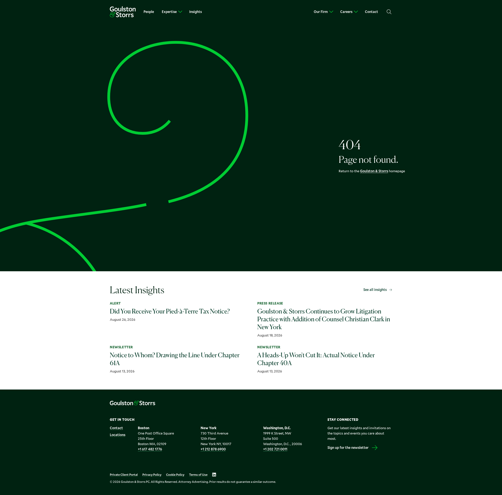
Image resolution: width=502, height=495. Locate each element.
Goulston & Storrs (374, 171)
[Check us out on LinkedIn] (214, 474)
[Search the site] (389, 12)
